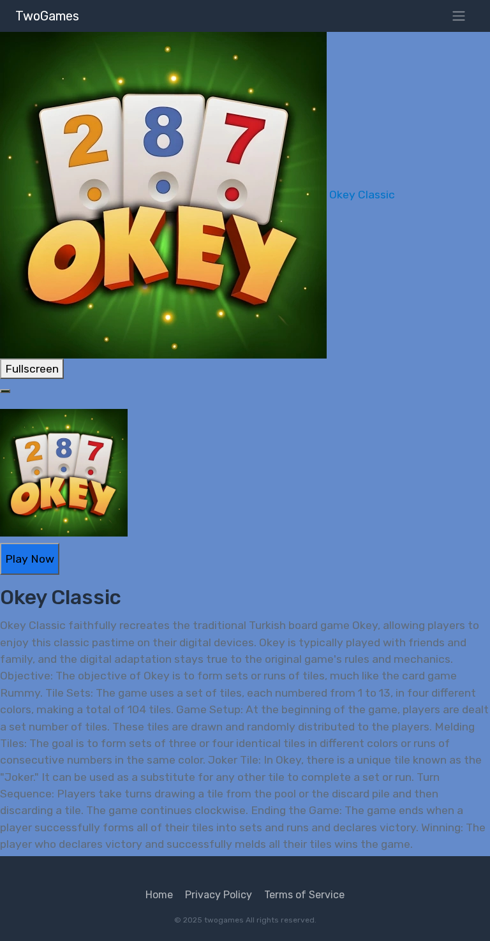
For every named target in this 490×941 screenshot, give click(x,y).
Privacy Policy (218, 895)
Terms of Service (304, 895)
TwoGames (47, 16)
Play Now (29, 558)
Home (159, 895)
